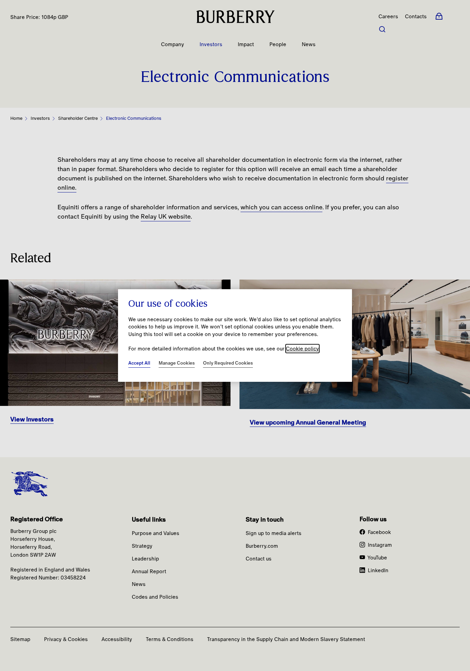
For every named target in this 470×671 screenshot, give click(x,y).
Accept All (139, 362)
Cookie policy (302, 349)
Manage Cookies (177, 362)
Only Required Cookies (228, 362)
